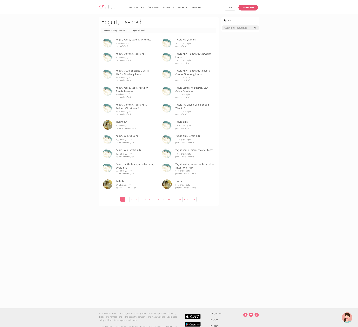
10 (163, 199)
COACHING (153, 7)
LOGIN (230, 7)
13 (180, 199)
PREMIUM (196, 7)
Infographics (216, 313)
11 (169, 199)
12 (174, 199)
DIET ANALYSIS (136, 7)
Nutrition (214, 319)
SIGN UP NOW (248, 7)
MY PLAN (182, 7)
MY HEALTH (168, 7)
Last (193, 199)
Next (186, 199)
